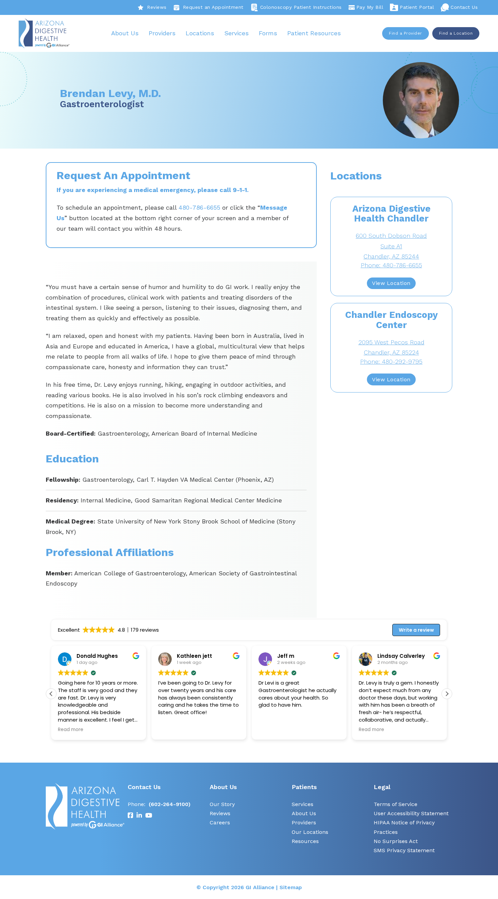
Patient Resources (314, 33)
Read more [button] (67, 730)
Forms (268, 33)
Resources (305, 841)
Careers (220, 822)
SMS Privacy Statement (404, 850)
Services (236, 33)
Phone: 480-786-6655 (391, 265)
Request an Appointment (213, 7)
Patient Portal (417, 7)
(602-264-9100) (169, 804)
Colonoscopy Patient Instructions (301, 7)
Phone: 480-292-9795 (391, 361)
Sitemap (290, 887)
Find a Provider (405, 33)
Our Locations (310, 832)
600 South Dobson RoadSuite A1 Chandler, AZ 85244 (391, 246)
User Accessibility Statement (411, 813)
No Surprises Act (396, 841)
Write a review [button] (416, 630)
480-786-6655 (199, 207)
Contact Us (464, 7)
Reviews (157, 7)
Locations (200, 33)
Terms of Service (395, 804)
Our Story (222, 804)
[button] (447, 694)
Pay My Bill (369, 7)
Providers (162, 33)
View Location (391, 283)
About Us (125, 33)
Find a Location (456, 33)
